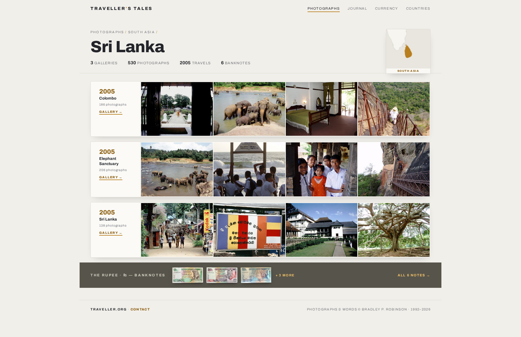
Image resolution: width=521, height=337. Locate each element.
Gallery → (110, 111)
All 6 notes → (414, 275)
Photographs (324, 8)
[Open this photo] (177, 109)
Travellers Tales (121, 8)
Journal (357, 8)
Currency (386, 8)
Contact (140, 309)
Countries (418, 8)
